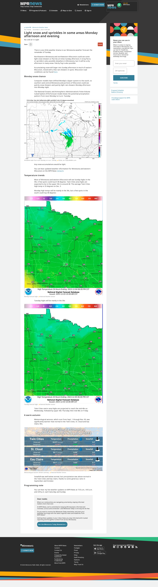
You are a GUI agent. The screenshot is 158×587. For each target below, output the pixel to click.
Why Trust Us (78, 564)
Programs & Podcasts (38, 10)
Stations (77, 560)
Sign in (89, 10)
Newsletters (78, 546)
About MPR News (60, 546)
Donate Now (98, 5)
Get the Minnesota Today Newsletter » (52, 524)
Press (76, 550)
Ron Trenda (27, 29)
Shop (75, 555)
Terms (115, 83)
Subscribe (124, 78)
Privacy (76, 553)
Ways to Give (67, 10)
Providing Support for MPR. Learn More (121, 98)
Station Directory (117, 92)
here (55, 72)
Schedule (54, 10)
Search (79, 10)
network (60, 171)
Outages (77, 548)
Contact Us (58, 550)
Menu (24, 10)
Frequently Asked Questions (60, 556)
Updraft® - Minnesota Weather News (37, 27)
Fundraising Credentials (58, 560)
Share (100, 44)
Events (56, 553)
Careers (57, 548)
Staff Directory (79, 557)
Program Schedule (117, 90)
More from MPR (59, 563)
